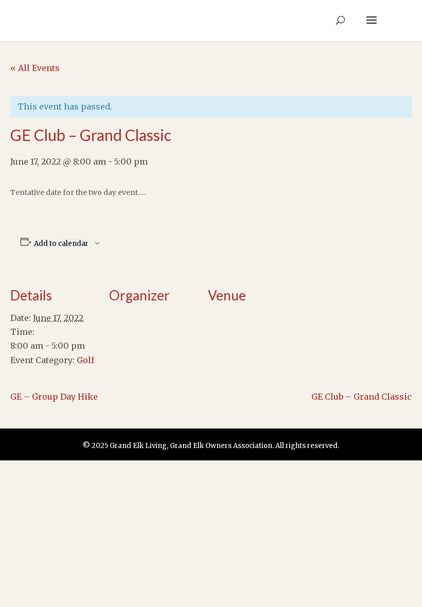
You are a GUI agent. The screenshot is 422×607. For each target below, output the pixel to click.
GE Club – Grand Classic (361, 396)
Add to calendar (61, 243)
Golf (85, 360)
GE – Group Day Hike (54, 396)
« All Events (35, 68)
